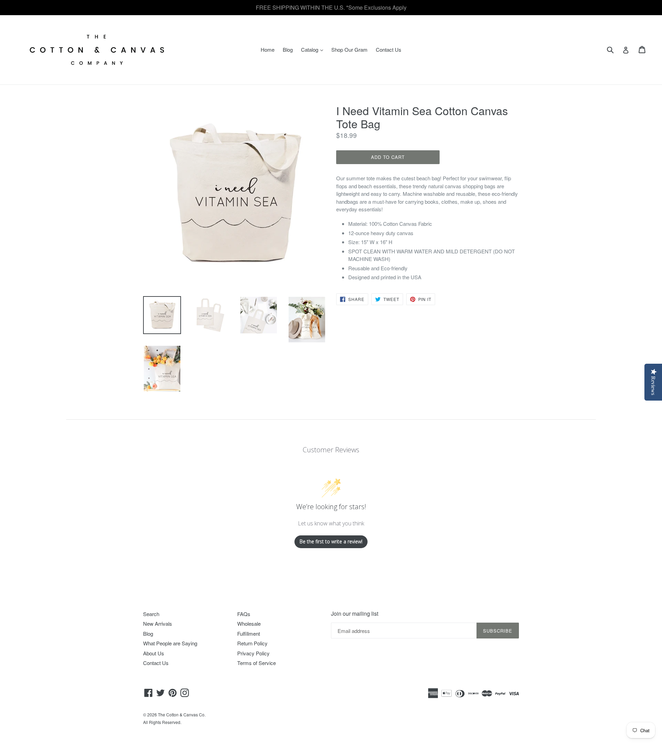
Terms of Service (256, 662)
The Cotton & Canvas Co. (181, 714)
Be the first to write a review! (331, 541)
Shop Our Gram (349, 49)
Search (151, 613)
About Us (153, 653)
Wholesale (249, 623)
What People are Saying (170, 643)
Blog (288, 49)
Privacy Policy (253, 653)
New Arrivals (157, 623)
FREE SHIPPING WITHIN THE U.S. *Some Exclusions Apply (331, 7)
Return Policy (252, 643)
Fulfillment (248, 633)
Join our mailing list (354, 613)
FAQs (243, 613)
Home (267, 49)
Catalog (314, 49)
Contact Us (388, 49)
